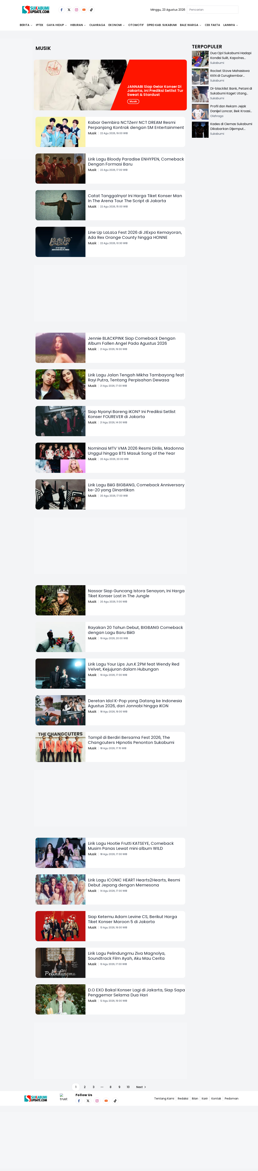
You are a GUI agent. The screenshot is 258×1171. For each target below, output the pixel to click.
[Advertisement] (16, 112)
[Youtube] (84, 9)
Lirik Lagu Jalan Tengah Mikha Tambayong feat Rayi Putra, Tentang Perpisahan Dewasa (136, 377)
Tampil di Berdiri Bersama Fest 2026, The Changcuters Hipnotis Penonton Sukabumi (131, 740)
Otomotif (136, 25)
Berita (24, 25)
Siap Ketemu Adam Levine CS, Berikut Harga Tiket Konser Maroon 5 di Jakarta (132, 919)
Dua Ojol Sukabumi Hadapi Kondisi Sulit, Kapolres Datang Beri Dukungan (230, 58)
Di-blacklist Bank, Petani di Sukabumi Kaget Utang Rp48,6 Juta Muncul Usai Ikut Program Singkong (231, 95)
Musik (133, 101)
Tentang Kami (164, 1098)
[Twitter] (69, 9)
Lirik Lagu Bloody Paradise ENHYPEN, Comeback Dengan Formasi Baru (136, 161)
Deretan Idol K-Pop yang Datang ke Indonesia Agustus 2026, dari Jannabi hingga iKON (135, 703)
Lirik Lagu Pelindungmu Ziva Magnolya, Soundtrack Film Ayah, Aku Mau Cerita (126, 955)
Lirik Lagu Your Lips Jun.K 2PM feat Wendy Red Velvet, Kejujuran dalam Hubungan (133, 666)
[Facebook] (61, 9)
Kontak (216, 1098)
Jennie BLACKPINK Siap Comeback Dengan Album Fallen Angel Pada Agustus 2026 (131, 340)
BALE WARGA (189, 25)
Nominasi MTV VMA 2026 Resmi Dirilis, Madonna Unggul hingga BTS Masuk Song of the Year (136, 450)
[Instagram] (76, 9)
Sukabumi (217, 63)
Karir (205, 1098)
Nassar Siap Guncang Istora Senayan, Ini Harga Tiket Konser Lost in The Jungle (136, 593)
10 (128, 1087)
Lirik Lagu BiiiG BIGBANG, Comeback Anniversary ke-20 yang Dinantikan (136, 487)
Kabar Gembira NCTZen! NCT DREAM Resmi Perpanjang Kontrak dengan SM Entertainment (136, 125)
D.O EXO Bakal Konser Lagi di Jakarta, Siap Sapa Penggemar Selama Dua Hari (136, 992)
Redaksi (183, 1098)
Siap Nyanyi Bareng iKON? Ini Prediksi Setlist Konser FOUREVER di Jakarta (132, 414)
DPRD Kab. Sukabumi (162, 25)
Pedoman (231, 1098)
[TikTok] (91, 9)
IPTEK (39, 25)
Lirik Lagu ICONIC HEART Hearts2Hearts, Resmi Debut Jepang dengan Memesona (134, 882)
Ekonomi (115, 25)
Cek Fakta (212, 25)
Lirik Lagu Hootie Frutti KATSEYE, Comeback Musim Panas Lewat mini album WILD (131, 846)
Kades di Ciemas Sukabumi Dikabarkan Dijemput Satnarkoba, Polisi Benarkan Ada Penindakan (231, 131)
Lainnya (229, 25)
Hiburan (76, 25)
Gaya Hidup (55, 25)
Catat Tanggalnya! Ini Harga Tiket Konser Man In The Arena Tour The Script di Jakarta (135, 198)
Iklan (195, 1098)
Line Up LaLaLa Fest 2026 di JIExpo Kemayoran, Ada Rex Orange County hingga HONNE (135, 235)
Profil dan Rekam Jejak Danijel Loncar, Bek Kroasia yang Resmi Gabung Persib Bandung (231, 113)
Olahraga (97, 25)
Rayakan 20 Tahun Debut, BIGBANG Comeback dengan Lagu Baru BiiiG (135, 630)
